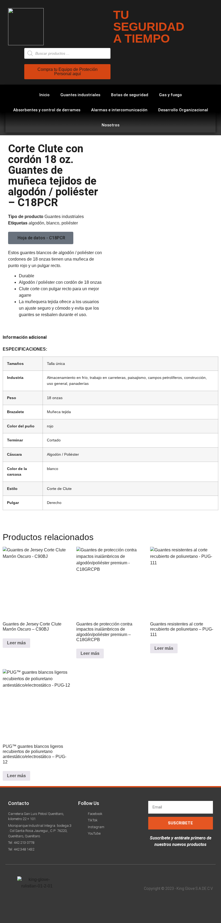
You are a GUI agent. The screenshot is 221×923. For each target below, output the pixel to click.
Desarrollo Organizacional (183, 110)
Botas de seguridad (129, 94)
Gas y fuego (170, 94)
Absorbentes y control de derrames (46, 110)
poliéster (69, 223)
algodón (36, 223)
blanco (52, 223)
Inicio (44, 94)
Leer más (16, 643)
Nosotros (110, 125)
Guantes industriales (80, 94)
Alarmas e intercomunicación (119, 110)
